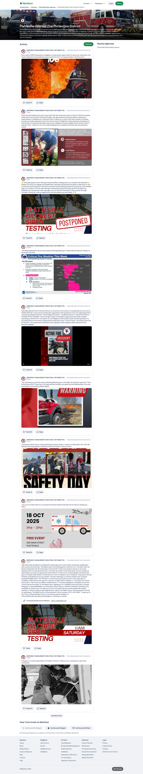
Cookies (105, 749)
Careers (22, 757)
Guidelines (43, 752)
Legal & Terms (107, 746)
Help (21, 760)
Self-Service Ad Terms (110, 752)
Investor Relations (26, 752)
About (22, 743)
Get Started (44, 743)
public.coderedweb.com (59, 601)
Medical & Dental (87, 757)
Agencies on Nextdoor (68, 760)
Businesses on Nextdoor (69, 754)
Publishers (64, 752)
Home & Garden (87, 743)
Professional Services (89, 749)
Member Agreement (73, 733)
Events (42, 746)
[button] (88, 44)
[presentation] (56, 346)
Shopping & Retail (87, 754)
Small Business (66, 743)
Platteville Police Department (108, 47)
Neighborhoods (45, 749)
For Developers (66, 757)
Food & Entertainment (89, 752)
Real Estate (86, 746)
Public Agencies (66, 749)
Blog (21, 754)
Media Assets (24, 749)
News (21, 746)
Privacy (105, 743)
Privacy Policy (51, 733)
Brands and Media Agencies (70, 746)
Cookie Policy (59, 733)
